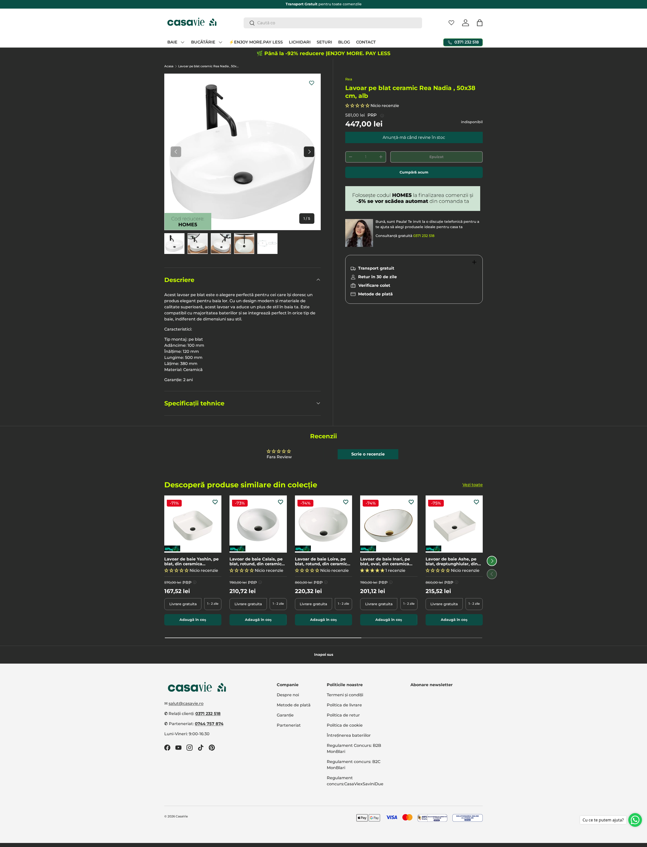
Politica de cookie (345, 725)
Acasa (168, 66)
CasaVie (182, 816)
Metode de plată (294, 705)
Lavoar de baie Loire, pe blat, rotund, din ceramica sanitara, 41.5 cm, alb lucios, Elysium (322, 561)
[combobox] (333, 22)
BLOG (344, 42)
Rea (348, 79)
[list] (242, 152)
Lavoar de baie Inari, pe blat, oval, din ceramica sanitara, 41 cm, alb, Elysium (385, 561)
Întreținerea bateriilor (349, 735)
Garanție (285, 715)
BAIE (172, 42)
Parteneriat (289, 725)
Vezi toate (473, 484)
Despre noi (288, 694)
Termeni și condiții (345, 694)
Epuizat (436, 157)
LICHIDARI (300, 42)
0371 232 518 (423, 235)
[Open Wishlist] (451, 22)
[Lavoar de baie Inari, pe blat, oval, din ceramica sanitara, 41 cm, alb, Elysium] (388, 524)
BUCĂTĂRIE (203, 42)
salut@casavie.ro (186, 703)
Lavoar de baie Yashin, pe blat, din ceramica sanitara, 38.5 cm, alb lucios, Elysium (191, 561)
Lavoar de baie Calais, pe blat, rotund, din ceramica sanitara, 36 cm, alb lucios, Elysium (257, 561)
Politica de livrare (344, 705)
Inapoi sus (323, 654)
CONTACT (366, 42)
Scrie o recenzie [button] (368, 454)
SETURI (324, 42)
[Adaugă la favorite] (312, 83)
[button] (479, 22)
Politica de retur (343, 715)
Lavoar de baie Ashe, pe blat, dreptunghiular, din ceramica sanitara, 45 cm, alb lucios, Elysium (453, 561)
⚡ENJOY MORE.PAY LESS (256, 42)
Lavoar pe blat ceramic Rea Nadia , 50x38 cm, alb (208, 66)
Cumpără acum (414, 172)
